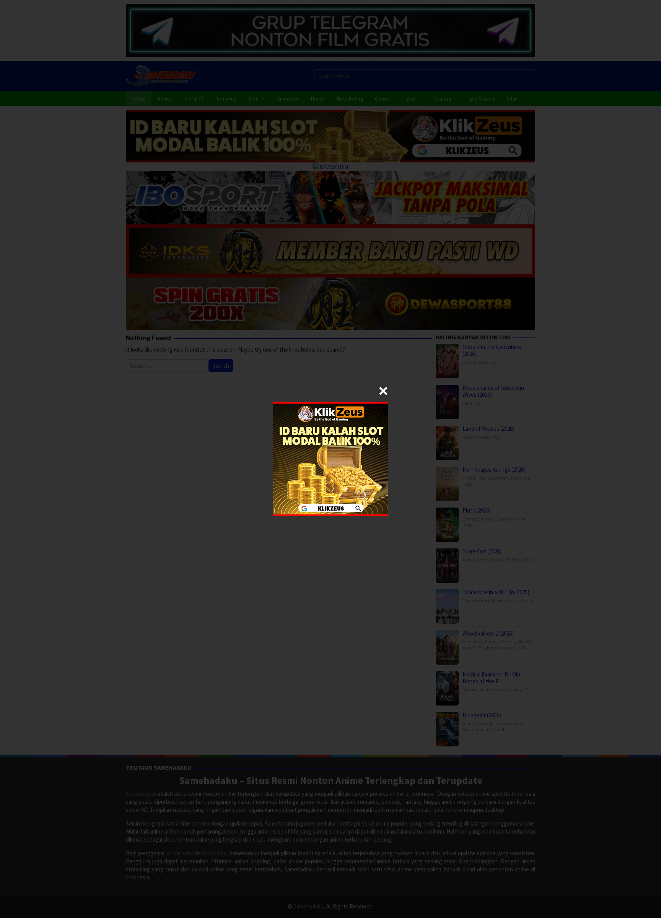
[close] (383, 391)
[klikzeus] (330, 458)
